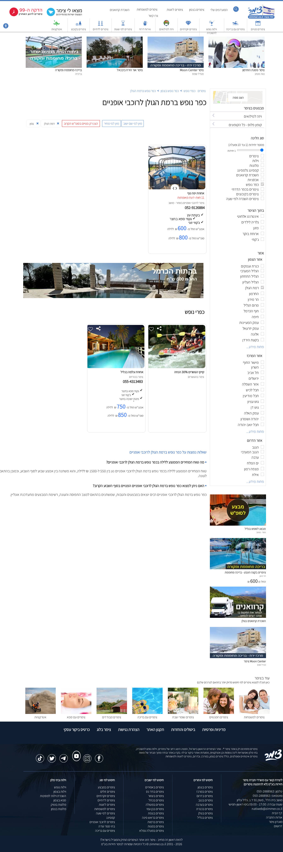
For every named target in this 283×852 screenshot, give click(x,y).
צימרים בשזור (156, 796)
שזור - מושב (174, 203)
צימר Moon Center (192, 70)
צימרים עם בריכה (235, 29)
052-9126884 (195, 207)
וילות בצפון (59, 791)
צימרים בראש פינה (153, 817)
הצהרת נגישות (128, 729)
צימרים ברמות (156, 822)
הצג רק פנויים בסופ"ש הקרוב (81, 123)
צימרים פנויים (258, 29)
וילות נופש (60, 787)
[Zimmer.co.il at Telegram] (63, 756)
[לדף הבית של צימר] (261, 18)
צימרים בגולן (205, 813)
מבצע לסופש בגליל (255, 529)
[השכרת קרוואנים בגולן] (238, 617)
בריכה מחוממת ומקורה (68, 70)
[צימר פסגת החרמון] (236, 39)
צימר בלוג (104, 729)
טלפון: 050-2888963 (269, 791)
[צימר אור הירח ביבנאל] (115, 39)
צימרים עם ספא (76, 717)
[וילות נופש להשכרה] (212, 25)
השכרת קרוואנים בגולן (254, 621)
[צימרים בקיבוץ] (78, 25)
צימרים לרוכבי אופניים (102, 822)
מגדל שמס (261, 664)
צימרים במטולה (155, 804)
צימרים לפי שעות (123, 29)
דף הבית (277, 813)
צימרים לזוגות (175, 9)
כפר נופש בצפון (170, 91)
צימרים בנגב (205, 800)
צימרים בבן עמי (155, 809)
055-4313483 (133, 381)
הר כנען (263, 575)
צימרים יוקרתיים (188, 29)
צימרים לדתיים (100, 29)
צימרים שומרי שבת (183, 717)
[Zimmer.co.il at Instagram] (87, 756)
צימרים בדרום (205, 796)
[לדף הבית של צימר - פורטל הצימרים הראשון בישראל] (273, 760)
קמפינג (110, 817)
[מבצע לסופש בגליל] (238, 524)
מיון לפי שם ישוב (132, 123)
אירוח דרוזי (145, 29)
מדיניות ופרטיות (214, 729)
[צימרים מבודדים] (112, 713)
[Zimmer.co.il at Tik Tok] (40, 756)
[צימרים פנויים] (258, 25)
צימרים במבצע (106, 787)
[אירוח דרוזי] (145, 25)
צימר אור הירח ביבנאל (130, 70)
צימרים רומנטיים (218, 717)
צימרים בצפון (196, 9)
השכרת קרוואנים (119, 10)
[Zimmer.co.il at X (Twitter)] (52, 756)
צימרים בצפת (156, 813)
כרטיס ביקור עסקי (77, 729)
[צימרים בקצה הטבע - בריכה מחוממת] (238, 568)
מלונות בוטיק (58, 804)
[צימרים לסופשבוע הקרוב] (23, 15)
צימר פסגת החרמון (253, 70)
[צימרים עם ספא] (76, 713)
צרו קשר (153, 15)
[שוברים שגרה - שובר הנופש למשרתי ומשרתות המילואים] (166, 25)
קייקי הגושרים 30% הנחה (189, 372)
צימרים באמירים (154, 787)
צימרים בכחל (156, 800)
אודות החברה (274, 817)
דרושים (278, 826)
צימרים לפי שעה (105, 813)
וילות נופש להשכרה (211, 31)
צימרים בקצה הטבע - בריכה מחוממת (245, 572)
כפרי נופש (189, 91)
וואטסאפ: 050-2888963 (267, 796)
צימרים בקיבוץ (78, 29)
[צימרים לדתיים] (100, 25)
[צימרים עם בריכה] (235, 25)
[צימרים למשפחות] (254, 713)
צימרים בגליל (205, 817)
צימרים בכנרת (204, 809)
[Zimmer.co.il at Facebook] (99, 756)
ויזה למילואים (166, 29)
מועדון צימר (275, 822)
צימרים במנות (156, 826)
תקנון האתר (155, 729)
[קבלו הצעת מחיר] (62, 15)
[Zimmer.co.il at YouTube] (75, 752)
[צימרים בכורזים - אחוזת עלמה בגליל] (115, 367)
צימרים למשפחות (147, 9)
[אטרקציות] (56, 25)
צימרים (202, 91)
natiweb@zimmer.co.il (267, 809)
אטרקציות (56, 29)
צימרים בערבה (204, 804)
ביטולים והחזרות (183, 729)
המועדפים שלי (219, 10)
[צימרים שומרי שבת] (183, 713)
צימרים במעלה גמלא (151, 830)
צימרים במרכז (204, 791)
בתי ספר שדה (106, 826)
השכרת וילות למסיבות (53, 796)
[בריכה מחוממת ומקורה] (54, 39)
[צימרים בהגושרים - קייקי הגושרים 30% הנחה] (176, 367)
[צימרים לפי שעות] (123, 25)
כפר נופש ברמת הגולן (143, 91)
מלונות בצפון (58, 809)
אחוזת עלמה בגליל (132, 372)
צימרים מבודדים (111, 717)
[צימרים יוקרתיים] (188, 25)
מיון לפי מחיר (111, 123)
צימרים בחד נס (155, 791)
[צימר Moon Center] (176, 39)
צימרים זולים (107, 791)
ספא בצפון (59, 800)
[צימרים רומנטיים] (218, 713)
